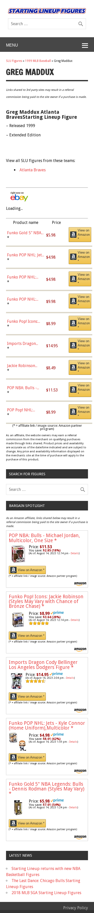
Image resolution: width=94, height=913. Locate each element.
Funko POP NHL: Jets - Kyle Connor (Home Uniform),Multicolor (47, 725)
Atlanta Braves (33, 170)
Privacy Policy (75, 907)
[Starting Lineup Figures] (47, 11)
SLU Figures (14, 61)
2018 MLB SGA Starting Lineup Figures (46, 892)
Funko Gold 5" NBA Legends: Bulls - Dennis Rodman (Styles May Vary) (46, 789)
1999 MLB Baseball (38, 61)
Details (75, 553)
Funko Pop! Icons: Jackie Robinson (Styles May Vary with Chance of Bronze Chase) (46, 601)
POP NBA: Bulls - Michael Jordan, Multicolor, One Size (44, 538)
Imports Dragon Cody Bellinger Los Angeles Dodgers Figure (43, 664)
